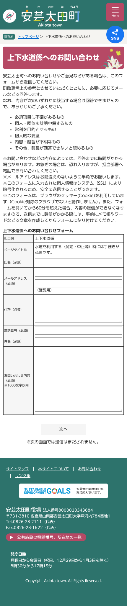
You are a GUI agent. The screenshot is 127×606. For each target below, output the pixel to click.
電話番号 (17, 330)
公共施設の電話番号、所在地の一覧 (49, 537)
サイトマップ (17, 469)
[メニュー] (115, 12)
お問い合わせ (89, 469)
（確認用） (44, 290)
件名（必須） (14, 341)
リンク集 (22, 476)
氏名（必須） (14, 262)
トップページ (28, 36)
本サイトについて (53, 469)
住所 (14, 309)
